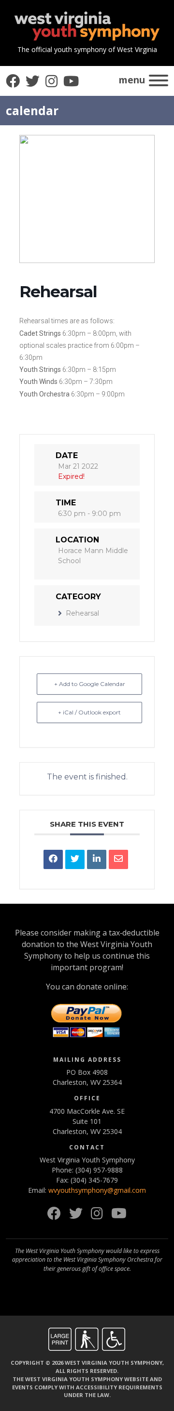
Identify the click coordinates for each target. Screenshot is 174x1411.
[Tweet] (75, 859)
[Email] (118, 859)
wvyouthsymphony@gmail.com (97, 1190)
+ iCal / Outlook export (89, 712)
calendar (32, 111)
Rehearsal (82, 613)
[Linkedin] (96, 859)
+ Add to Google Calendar (89, 683)
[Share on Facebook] (53, 859)
